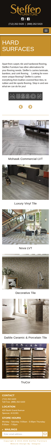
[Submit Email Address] (44, 434)
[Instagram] (22, 19)
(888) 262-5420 (34, 24)
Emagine (36, 444)
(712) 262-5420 (16, 24)
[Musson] (25, 96)
